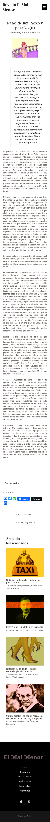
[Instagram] (29, 801)
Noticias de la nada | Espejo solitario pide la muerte (21, 670)
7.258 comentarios (14, 630)
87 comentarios (13, 721)
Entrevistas (25, 786)
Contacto (25, 790)
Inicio (25, 767)
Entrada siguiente (25, 522)
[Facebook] (21, 801)
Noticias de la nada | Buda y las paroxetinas (23, 581)
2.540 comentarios (14, 674)
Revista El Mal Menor (15, 7)
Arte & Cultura (25, 776)
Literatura (15, 32)
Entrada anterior (25, 514)
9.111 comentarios (13, 586)
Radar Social (36, 586)
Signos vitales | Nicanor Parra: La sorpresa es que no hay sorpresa (24, 717)
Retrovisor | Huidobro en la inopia (24, 627)
